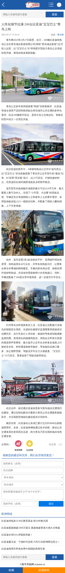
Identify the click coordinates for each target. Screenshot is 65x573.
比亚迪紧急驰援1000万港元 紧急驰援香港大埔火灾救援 (30, 528)
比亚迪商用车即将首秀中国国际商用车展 (23, 548)
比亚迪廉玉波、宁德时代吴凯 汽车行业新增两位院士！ (30, 542)
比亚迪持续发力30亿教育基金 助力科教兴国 (24, 521)
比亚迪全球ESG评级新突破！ (17, 534)
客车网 (60, 35)
